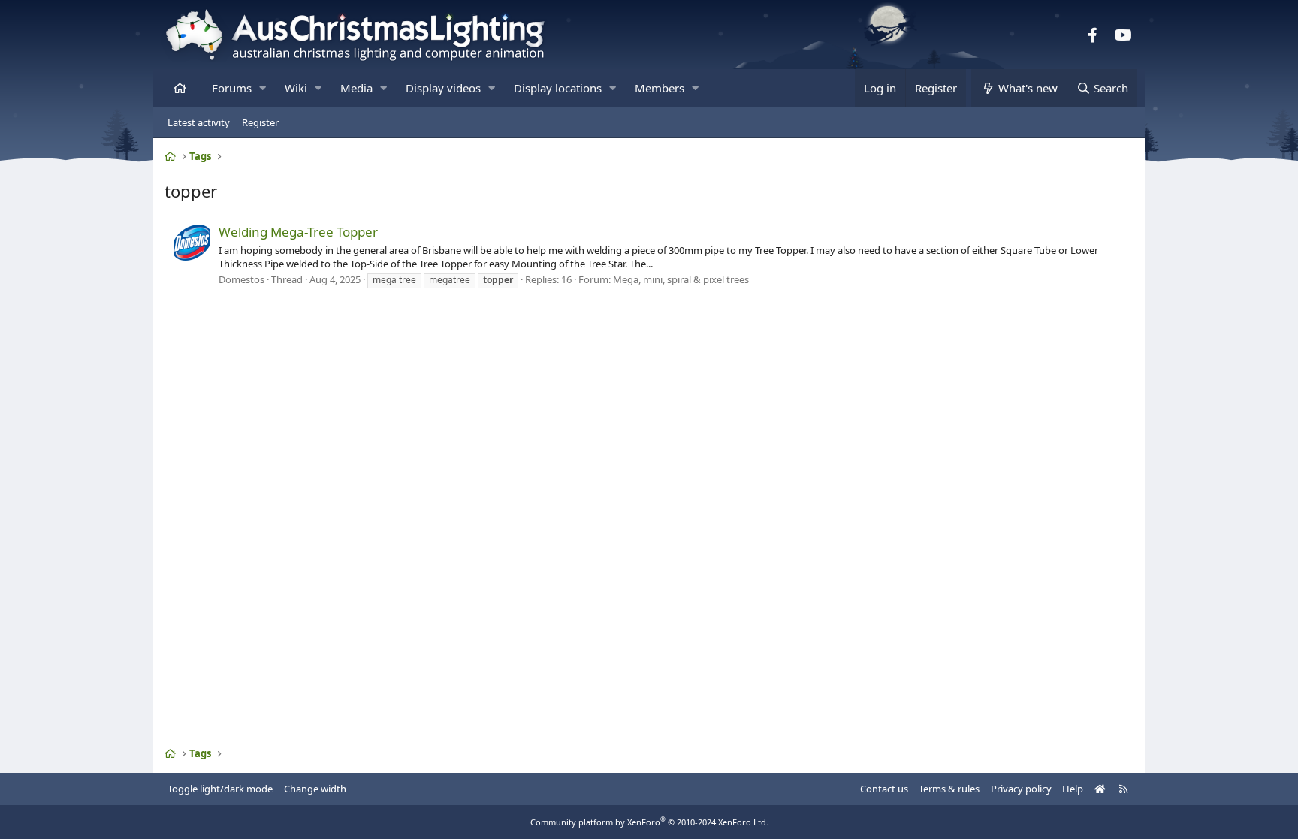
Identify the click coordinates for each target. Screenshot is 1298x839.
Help (1072, 788)
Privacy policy (1021, 788)
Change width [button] (315, 788)
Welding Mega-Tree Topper (298, 231)
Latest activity (199, 122)
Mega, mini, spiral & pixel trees (681, 279)
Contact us (884, 788)
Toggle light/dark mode (220, 788)
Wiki (296, 87)
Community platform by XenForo (649, 822)
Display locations (558, 87)
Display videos (443, 87)
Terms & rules (949, 788)
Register (260, 122)
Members (659, 87)
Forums (232, 87)
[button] (262, 88)
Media (356, 87)
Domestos (241, 279)
